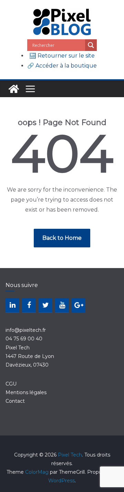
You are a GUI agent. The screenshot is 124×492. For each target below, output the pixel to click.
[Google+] (78, 305)
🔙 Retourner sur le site (62, 55)
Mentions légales (26, 392)
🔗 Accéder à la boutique (62, 65)
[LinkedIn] (12, 305)
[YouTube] (62, 305)
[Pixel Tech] (14, 89)
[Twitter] (45, 305)
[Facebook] (29, 305)
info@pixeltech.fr (26, 330)
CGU (11, 384)
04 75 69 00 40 (24, 339)
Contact (15, 401)
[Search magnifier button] (91, 45)
